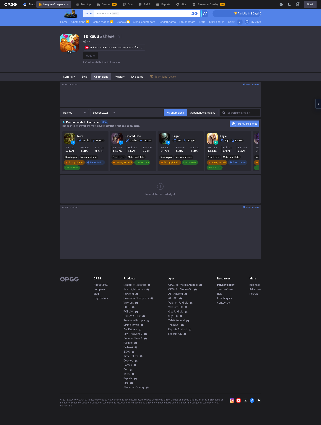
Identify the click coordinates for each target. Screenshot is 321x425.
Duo (126, 369)
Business (254, 284)
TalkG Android (176, 320)
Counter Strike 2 (133, 338)
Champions (79, 22)
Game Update (236, 22)
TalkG (127, 373)
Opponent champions (202, 112)
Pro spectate (187, 22)
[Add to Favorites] (118, 36)
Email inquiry (224, 298)
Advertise (255, 289)
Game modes (102, 22)
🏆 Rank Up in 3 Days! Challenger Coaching (253, 13)
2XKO (127, 351)
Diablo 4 (128, 347)
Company (99, 289)
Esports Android (177, 329)
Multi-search (216, 22)
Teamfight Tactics (134, 289)
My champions (175, 112)
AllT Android (175, 293)
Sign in (310, 4)
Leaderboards (167, 22)
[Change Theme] (289, 4)
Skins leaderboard (144, 22)
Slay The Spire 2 (133, 333)
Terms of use (225, 289)
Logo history (101, 298)
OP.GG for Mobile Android (183, 284)
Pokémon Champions (136, 298)
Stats (202, 22)
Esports (128, 378)
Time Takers (131, 356)
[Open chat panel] (318, 104)
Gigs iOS (173, 316)
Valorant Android (178, 302)
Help (219, 293)
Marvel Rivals (131, 324)
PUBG (127, 307)
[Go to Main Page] (10, 4)
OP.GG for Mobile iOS (180, 289)
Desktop (128, 360)
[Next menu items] (239, 22)
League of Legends (54, 4)
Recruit (253, 293)
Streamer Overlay (134, 387)
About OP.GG (101, 284)
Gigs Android (175, 311)
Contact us (223, 302)
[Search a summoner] (194, 13)
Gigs (126, 382)
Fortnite (128, 342)
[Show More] (281, 4)
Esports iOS (175, 333)
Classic (123, 22)
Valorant (129, 302)
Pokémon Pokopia (134, 320)
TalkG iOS (173, 324)
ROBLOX (129, 311)
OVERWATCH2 (132, 316)
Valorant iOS (175, 307)
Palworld (129, 293)
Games (128, 365)
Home (64, 22)
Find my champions (247, 124)
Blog (96, 293)
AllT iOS (173, 298)
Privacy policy (225, 284)
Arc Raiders (130, 329)
